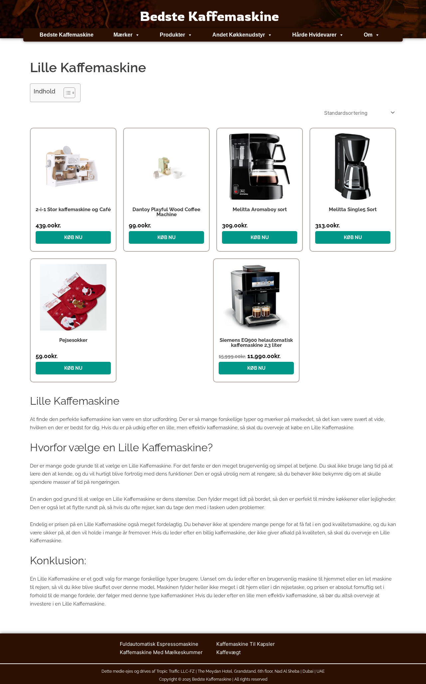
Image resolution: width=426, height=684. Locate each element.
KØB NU (73, 237)
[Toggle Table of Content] (66, 92)
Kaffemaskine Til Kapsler (245, 644)
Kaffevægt (228, 652)
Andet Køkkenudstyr (238, 35)
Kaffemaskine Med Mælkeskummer (161, 652)
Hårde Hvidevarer (314, 35)
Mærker (122, 35)
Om (368, 35)
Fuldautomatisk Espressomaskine (159, 644)
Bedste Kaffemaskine (67, 35)
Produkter (172, 35)
